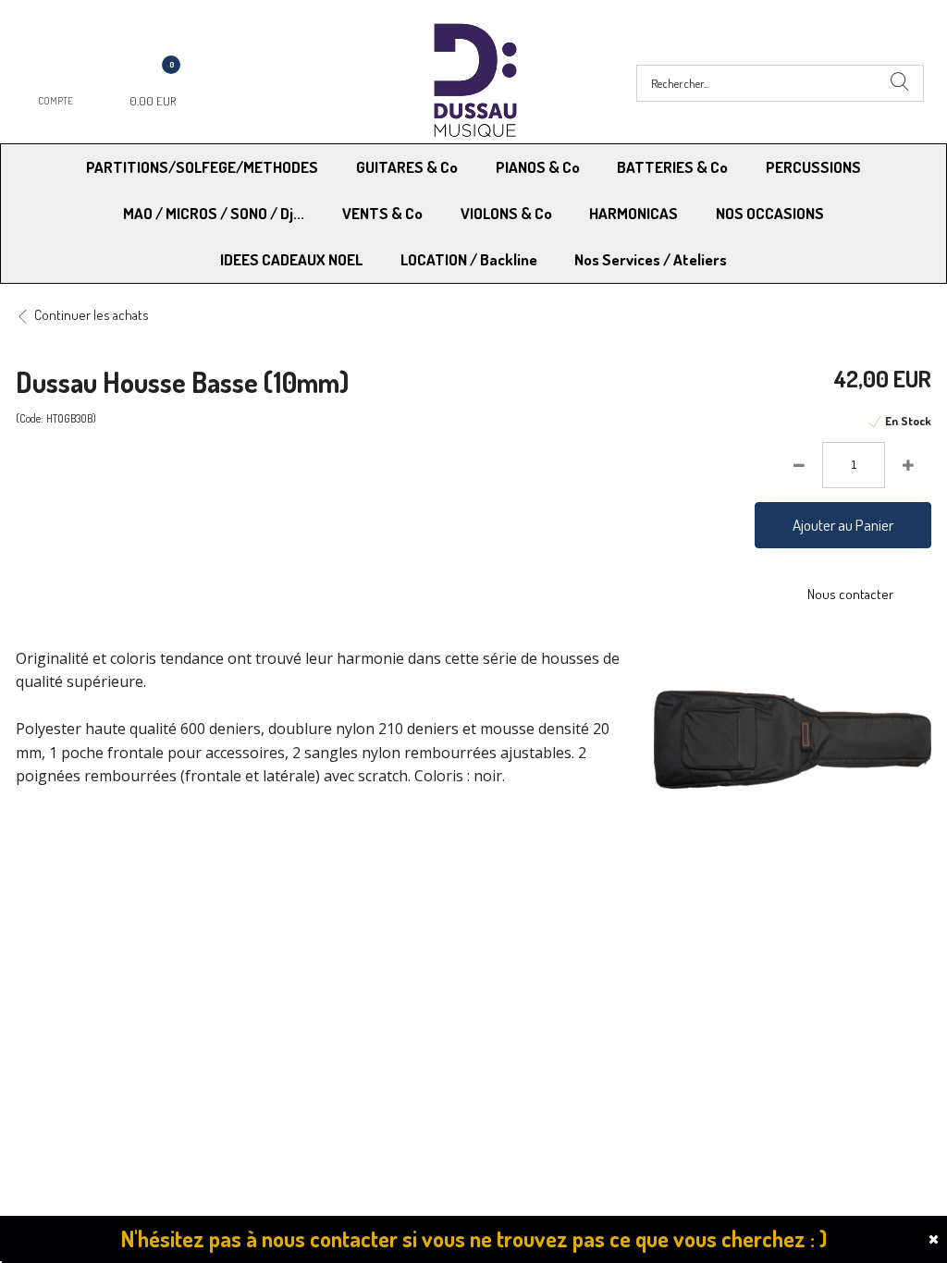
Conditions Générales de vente (564, 919)
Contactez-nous (300, 966)
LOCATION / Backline (468, 259)
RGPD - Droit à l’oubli (87, 966)
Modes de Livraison (86, 919)
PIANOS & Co (538, 167)
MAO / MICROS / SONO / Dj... (213, 213)
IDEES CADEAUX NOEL (291, 259)
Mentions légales (747, 919)
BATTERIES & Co (672, 167)
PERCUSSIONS (813, 167)
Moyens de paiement (313, 919)
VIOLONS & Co (506, 213)
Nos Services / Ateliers (650, 259)
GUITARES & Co (407, 167)
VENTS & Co (382, 213)
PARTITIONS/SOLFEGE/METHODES (202, 167)
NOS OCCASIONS (770, 213)
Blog (712, 966)
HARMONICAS (633, 213)
